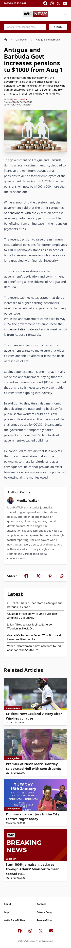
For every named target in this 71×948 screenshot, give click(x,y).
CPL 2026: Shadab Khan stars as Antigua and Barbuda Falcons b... (35, 605)
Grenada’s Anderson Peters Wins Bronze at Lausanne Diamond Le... (34, 637)
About (7, 904)
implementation (15, 329)
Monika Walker (21, 99)
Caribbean (21, 39)
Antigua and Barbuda (48, 39)
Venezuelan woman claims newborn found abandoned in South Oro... (34, 648)
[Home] (5, 39)
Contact (41, 904)
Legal (7, 912)
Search (58, 26)
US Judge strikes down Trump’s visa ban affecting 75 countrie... (32, 616)
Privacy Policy (45, 912)
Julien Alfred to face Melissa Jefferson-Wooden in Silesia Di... (30, 626)
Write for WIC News (15, 920)
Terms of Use (44, 920)
